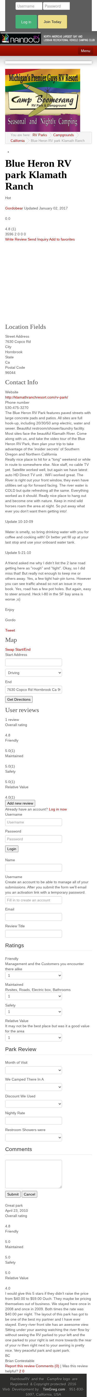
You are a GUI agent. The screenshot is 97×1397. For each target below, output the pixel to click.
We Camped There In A (24, 1079)
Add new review (20, 803)
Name (10, 860)
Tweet (10, 630)
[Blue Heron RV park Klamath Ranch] (45, 281)
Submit (13, 1194)
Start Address (16, 655)
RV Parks (40, 135)
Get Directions (19, 699)
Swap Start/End (18, 649)
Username (13, 814)
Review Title (15, 926)
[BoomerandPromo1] (42, 100)
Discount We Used (20, 1096)
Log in (26, 21)
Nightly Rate (15, 1113)
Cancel (29, 1194)
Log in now (58, 809)
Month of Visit (16, 1062)
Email (9, 909)
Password (13, 831)
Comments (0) (47, 1366)
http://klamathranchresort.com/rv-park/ (36, 397)
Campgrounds (63, 135)
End (8, 682)
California (18, 141)
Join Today (52, 22)
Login (11, 849)
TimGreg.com (54, 1389)
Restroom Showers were (25, 1130)
